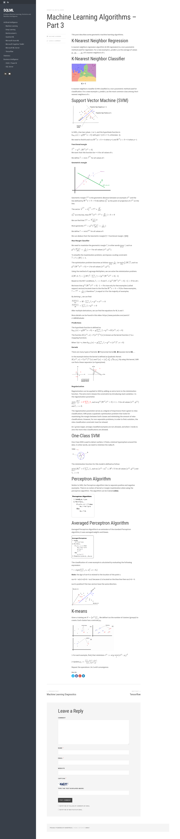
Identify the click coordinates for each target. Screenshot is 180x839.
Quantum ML (10, 37)
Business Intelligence (11, 59)
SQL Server (9, 67)
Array (87, 828)
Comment (62, 718)
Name (60, 748)
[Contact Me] (9, 74)
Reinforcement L (11, 33)
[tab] (4, 2)
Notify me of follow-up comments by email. (75, 806)
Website (61, 768)
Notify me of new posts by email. (71, 810)
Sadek (62, 10)
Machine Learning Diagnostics (61, 694)
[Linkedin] (5, 74)
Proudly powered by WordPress (61, 828)
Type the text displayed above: (71, 788)
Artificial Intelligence (11, 22)
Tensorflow (9, 51)
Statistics (7, 56)
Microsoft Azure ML (12, 41)
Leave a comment (55, 41)
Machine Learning (12, 26)
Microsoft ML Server (13, 48)
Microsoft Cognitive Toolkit (15, 44)
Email (61, 758)
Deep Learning (10, 30)
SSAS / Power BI (11, 63)
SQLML (9, 10)
